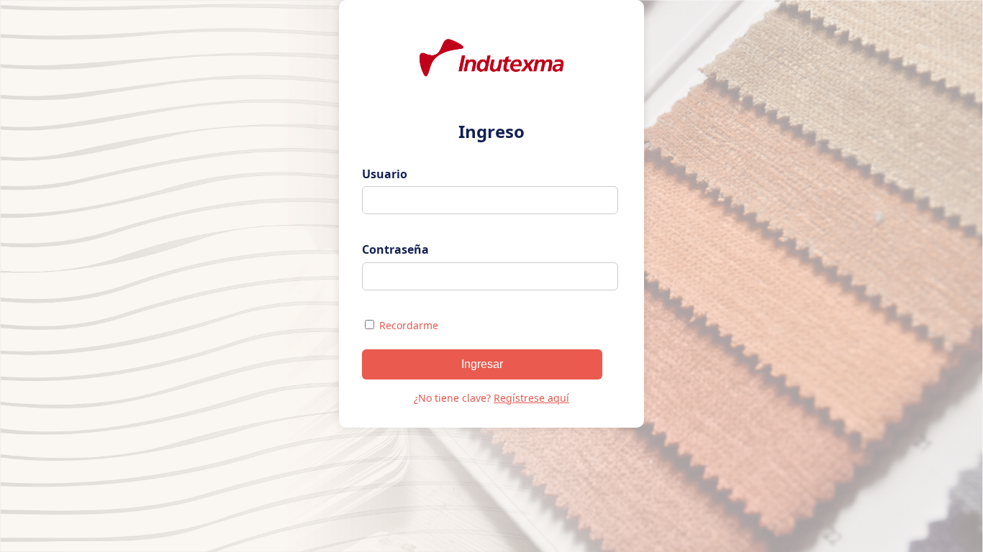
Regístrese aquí (531, 398)
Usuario (384, 174)
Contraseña (395, 249)
